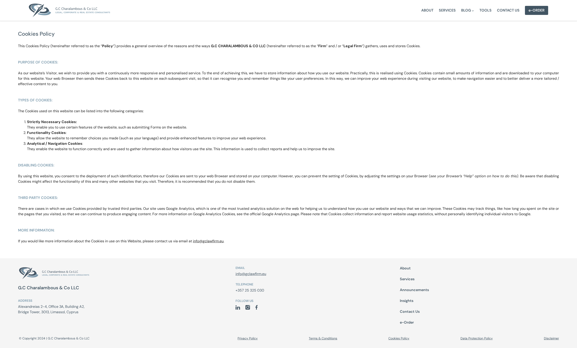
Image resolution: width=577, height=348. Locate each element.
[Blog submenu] (473, 10)
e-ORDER (537, 10)
